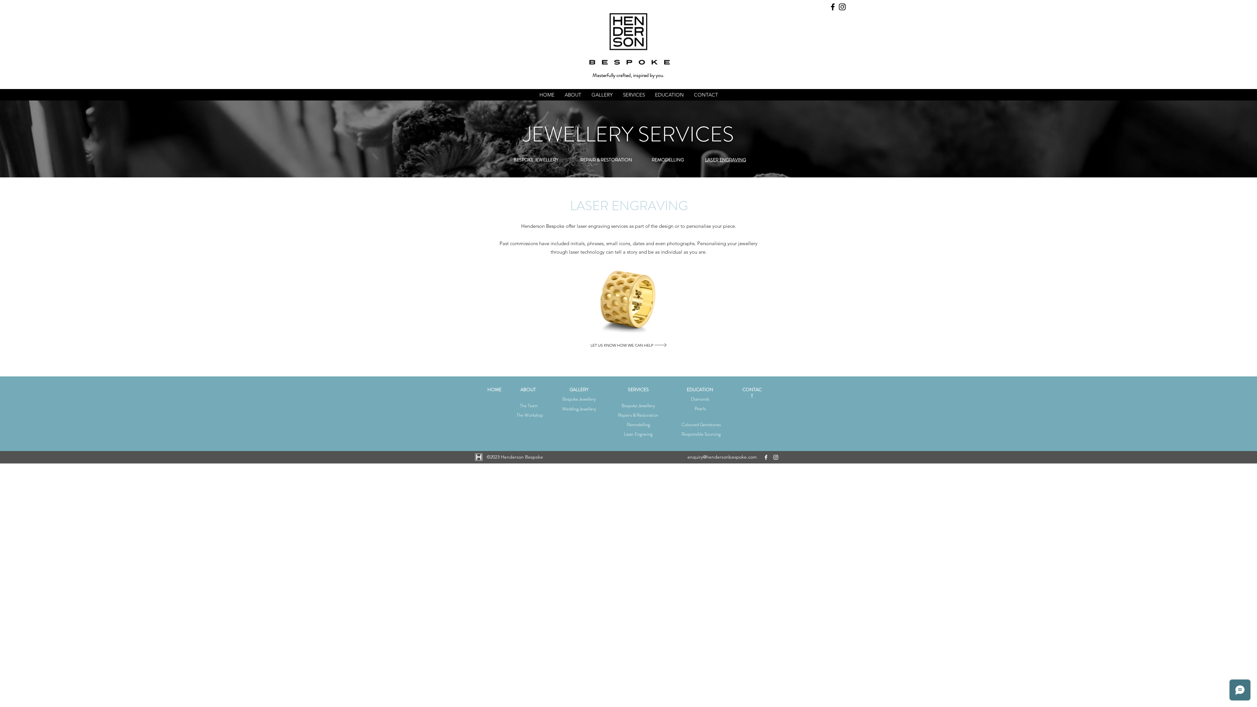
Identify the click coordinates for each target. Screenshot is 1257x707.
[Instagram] (842, 6)
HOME (494, 389)
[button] (572, 94)
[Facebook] (832, 6)
